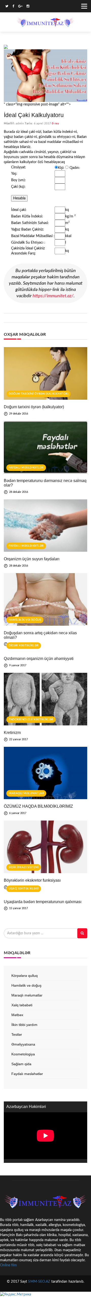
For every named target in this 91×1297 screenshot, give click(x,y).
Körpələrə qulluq (24, 976)
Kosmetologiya (23, 1054)
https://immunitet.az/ (53, 296)
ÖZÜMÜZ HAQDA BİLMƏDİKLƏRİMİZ (38, 806)
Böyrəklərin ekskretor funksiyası (32, 880)
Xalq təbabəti (21, 1005)
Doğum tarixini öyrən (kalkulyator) (38, 393)
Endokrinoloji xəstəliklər (31, 719)
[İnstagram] (28, 7)
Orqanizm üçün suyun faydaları (31, 559)
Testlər (16, 1034)
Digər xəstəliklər (24, 645)
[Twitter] (7, 7)
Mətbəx (17, 1015)
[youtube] (33, 7)
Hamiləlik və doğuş (25, 619)
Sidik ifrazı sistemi (23, 867)
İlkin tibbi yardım (24, 1025)
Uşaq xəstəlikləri (24, 888)
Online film (8, 1265)
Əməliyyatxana (23, 1044)
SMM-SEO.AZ (39, 1281)
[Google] (20, 7)
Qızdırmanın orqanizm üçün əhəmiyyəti (39, 658)
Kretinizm (12, 732)
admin (20, 123)
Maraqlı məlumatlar (26, 793)
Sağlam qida (21, 1064)
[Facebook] (13, 7)
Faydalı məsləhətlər (26, 467)
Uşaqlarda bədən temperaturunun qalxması (42, 902)
